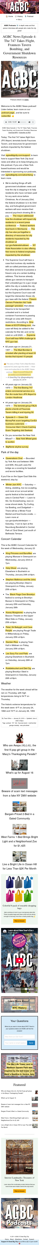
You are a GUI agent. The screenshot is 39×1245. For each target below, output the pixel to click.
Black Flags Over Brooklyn (22, 594)
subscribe (6, 115)
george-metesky (14, 725)
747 (13, 723)
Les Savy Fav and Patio (17, 653)
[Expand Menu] (19, 19)
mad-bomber (32, 723)
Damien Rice (12, 641)
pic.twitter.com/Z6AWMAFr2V (19, 374)
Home (7, 1239)
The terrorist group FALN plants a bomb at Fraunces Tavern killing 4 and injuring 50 (21, 409)
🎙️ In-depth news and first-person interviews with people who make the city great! (19, 28)
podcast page (8, 112)
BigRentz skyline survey (17, 446)
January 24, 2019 (19, 379)
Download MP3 (13, 132)
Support (31, 1239)
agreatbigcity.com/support (18, 155)
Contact (25, 1239)
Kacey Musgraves (14, 612)
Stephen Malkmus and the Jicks (21, 579)
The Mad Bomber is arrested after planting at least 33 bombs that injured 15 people (20, 353)
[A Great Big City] (19, 7)
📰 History (19, 16)
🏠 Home (9, 16)
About (12, 1239)
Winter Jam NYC (13, 484)
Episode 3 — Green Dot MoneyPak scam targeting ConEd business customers (21, 420)
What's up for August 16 (8, 1098)
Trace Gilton (7, 718)
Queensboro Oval (14, 458)
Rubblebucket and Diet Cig (18, 668)
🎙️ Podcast (28, 16)
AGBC (26, 99)
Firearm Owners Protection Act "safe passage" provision (21, 302)
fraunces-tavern (23, 723)
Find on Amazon (19, 921)
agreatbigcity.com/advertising (19, 174)
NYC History (20, 1007)
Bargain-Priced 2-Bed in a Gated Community (15, 1111)
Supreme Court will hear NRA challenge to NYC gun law (20, 338)
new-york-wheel (25, 725)
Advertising (18, 1239)
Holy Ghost (11, 567)
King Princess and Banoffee (19, 553)
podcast (8, 723)
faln (16, 723)
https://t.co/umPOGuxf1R (22, 372)
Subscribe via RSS (25, 132)
